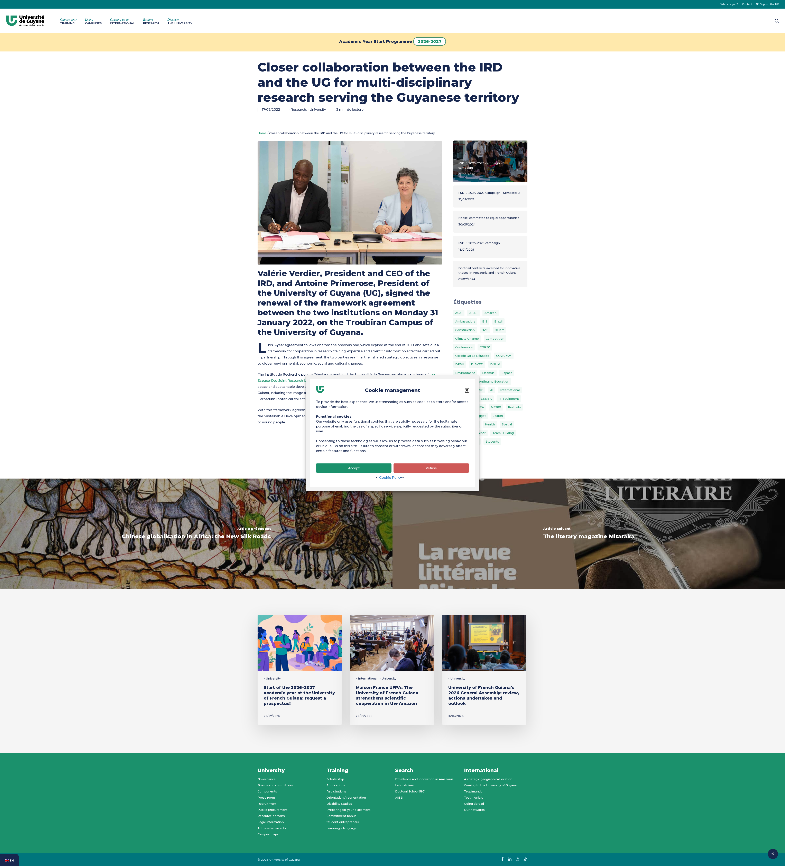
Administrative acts (272, 828)
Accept (354, 468)
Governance (267, 779)
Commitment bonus (341, 816)
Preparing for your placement (348, 810)
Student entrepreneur (342, 822)
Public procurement (272, 810)
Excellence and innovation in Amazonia (424, 779)
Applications (335, 785)
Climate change (467, 338)
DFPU (459, 364)
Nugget (480, 416)
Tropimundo (473, 791)
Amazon (490, 313)
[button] (467, 390)
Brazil (498, 321)
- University (316, 110)
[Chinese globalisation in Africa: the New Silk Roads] (196, 534)
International (510, 390)
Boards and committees (275, 785)
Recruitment (267, 804)
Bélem (499, 330)
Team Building (503, 433)
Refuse (431, 468)
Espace (506, 373)
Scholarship (335, 779)
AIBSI (473, 313)
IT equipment (509, 399)
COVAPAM (503, 356)
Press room (266, 797)
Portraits (514, 407)
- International (366, 678)
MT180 (496, 407)
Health (490, 424)
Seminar (479, 433)
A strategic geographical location (488, 779)
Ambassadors (465, 321)
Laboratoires (404, 785)
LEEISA (486, 399)
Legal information (271, 822)
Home (262, 133)
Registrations (336, 791)
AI (491, 390)
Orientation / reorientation (346, 797)
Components (267, 791)
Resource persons (271, 816)
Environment (465, 373)
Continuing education (493, 381)
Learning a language (341, 828)
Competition (495, 338)
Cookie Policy (390, 478)
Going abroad (474, 804)
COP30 (485, 347)
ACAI (458, 313)
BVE (485, 330)
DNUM (495, 364)
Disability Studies (339, 804)
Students (492, 441)
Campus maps (268, 834)
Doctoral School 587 (410, 791)
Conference (464, 347)
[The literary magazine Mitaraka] (588, 534)
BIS (484, 321)
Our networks (474, 810)
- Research (297, 110)
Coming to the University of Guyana (490, 785)
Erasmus (488, 373)
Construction (465, 330)
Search (498, 416)
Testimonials (473, 797)
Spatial (507, 424)
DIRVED (477, 364)
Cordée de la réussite (472, 356)
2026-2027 (429, 41)
